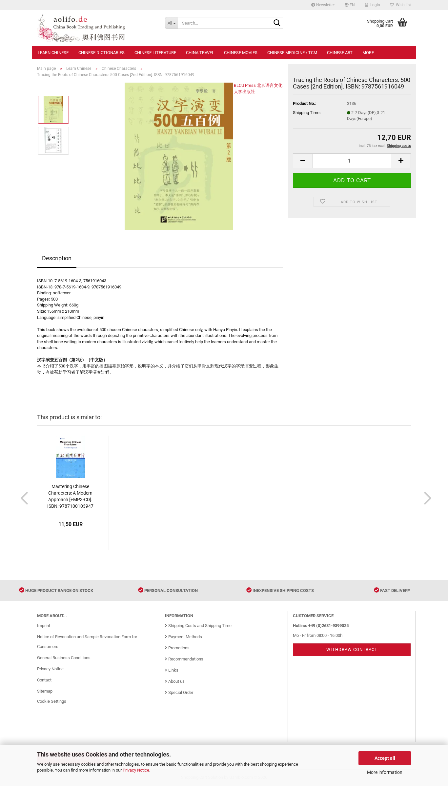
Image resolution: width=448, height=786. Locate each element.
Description (56, 258)
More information (384, 772)
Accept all (385, 758)
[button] (350, 5)
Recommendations (185, 659)
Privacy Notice (136, 770)
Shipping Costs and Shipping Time (199, 625)
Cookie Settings (51, 701)
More (368, 52)
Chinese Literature (155, 52)
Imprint (43, 625)
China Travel (200, 52)
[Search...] (277, 23)
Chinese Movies (240, 52)
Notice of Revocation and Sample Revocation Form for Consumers (87, 641)
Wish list (402, 5)
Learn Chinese (53, 52)
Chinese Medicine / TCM (292, 52)
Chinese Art (340, 52)
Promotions (178, 647)
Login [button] (374, 5)
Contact (44, 680)
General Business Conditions (64, 657)
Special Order (180, 692)
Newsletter (325, 5)
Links (172, 670)
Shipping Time (306, 112)
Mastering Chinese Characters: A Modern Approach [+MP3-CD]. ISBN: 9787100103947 (70, 496)
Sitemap (44, 691)
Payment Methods (184, 636)
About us (176, 681)
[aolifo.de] (96, 28)
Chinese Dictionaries (101, 52)
